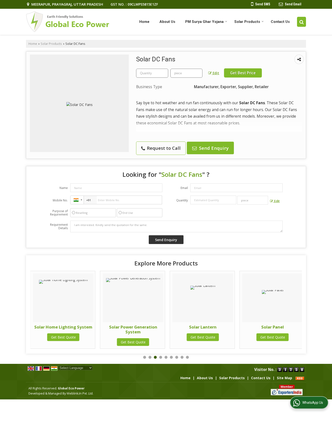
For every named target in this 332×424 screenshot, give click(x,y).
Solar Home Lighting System (63, 327)
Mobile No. (60, 200)
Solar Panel (272, 327)
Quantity (182, 200)
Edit (215, 73)
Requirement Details (59, 226)
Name (64, 188)
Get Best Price (243, 72)
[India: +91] (77, 200)
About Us (167, 21)
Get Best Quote (63, 337)
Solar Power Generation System (133, 329)
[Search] (301, 22)
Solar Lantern (203, 327)
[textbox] (186, 73)
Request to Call (163, 148)
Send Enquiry (213, 148)
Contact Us (280, 21)
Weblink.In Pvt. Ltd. (80, 393)
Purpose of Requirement (59, 212)
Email (184, 188)
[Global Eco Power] (67, 21)
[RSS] (300, 378)
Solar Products (247, 21)
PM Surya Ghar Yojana (204, 21)
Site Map (284, 378)
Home (144, 21)
